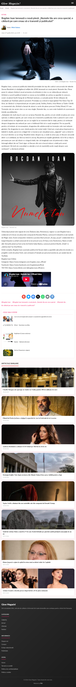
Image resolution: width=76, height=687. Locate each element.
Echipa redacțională (7, 647)
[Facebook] (33, 297)
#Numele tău (61, 302)
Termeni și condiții (6, 666)
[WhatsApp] (43, 297)
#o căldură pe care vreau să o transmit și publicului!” (18, 305)
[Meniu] (72, 3)
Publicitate (4, 651)
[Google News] (24, 297)
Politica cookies (6, 672)
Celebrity (4, 620)
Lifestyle (3, 626)
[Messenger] (28, 297)
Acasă (1, 8)
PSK (41, 683)
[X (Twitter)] (38, 297)
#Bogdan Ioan (5, 302)
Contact (3, 644)
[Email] (47, 297)
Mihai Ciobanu (15, 27)
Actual (7, 8)
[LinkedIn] (52, 297)
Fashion (3, 629)
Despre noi (4, 641)
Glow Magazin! (8, 605)
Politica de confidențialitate (9, 669)
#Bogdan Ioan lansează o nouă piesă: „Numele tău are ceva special (33, 302)
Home (3, 662)
